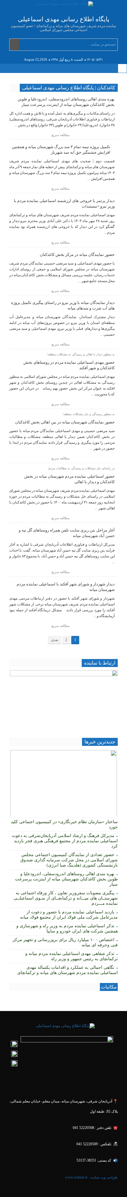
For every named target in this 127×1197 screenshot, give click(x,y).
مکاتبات (109, 986)
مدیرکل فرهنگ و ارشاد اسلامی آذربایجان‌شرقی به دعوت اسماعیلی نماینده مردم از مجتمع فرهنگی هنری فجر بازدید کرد (65, 840)
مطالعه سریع (61, 135)
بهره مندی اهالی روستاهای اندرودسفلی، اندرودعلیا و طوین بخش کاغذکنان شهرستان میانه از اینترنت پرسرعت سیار (66, 879)
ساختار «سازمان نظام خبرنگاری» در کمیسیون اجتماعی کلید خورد (64, 824)
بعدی (54, 640)
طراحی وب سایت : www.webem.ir (91, 1177)
